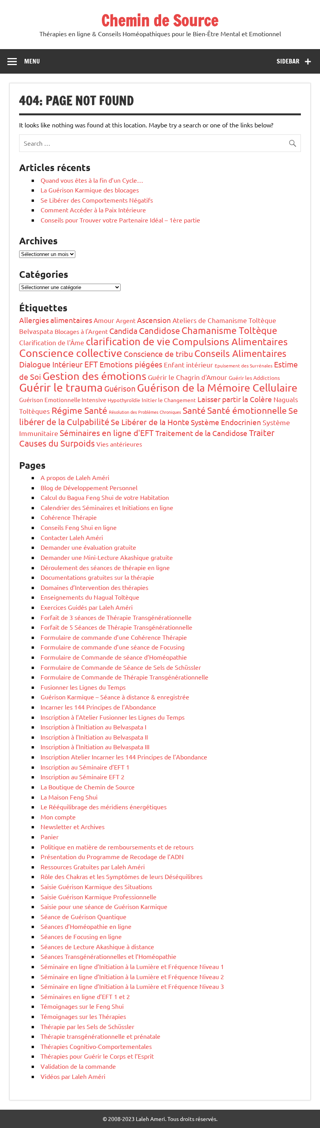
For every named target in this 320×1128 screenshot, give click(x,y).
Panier (50, 836)
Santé (194, 410)
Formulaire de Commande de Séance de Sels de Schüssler (121, 667)
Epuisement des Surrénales (243, 365)
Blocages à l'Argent (81, 331)
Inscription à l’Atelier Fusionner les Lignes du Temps (113, 717)
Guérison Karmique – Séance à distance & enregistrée (115, 697)
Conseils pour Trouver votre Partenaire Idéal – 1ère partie (120, 220)
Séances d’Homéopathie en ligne (86, 926)
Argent (125, 320)
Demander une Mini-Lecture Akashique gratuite (107, 557)
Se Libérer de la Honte (150, 422)
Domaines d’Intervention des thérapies (94, 587)
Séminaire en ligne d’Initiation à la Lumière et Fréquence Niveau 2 (132, 976)
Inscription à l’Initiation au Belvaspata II (94, 737)
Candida (123, 330)
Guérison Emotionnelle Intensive (62, 399)
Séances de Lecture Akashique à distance (97, 946)
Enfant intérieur (188, 364)
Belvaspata (36, 331)
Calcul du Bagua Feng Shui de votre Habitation (105, 497)
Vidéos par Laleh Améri (73, 1076)
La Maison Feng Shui (69, 797)
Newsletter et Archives (73, 826)
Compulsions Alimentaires (230, 341)
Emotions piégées (131, 364)
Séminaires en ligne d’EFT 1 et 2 (85, 996)
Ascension (154, 320)
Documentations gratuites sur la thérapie (97, 577)
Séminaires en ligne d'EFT (107, 432)
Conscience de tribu (158, 353)
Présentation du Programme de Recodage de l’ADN (112, 856)
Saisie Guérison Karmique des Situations (96, 886)
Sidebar (288, 61)
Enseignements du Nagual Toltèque (90, 597)
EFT (91, 364)
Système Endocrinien (226, 422)
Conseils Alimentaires (240, 353)
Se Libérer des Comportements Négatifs (97, 200)
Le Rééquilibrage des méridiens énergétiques (104, 806)
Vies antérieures (119, 444)
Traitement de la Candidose (201, 433)
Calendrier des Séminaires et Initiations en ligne (107, 507)
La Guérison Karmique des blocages (90, 190)
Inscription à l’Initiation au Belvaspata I (93, 727)
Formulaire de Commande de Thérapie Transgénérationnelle (124, 677)
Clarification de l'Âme (51, 342)
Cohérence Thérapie (69, 517)
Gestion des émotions (94, 375)
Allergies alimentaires (55, 320)
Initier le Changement (169, 399)
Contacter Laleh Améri (72, 537)
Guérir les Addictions (254, 377)
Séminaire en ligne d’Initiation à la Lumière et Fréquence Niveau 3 (132, 986)
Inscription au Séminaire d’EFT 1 (85, 767)
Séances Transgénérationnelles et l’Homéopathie (108, 956)
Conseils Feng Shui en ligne (79, 527)
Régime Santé (79, 410)
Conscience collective (70, 352)
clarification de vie (128, 341)
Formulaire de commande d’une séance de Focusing (113, 647)
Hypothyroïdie (124, 400)
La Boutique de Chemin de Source (88, 787)
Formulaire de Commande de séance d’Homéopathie (114, 657)
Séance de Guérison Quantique (83, 916)
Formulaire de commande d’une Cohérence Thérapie (114, 637)
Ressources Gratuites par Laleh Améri (93, 866)
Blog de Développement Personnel (89, 487)
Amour (104, 320)
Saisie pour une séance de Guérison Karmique (104, 906)
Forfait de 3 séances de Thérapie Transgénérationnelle (116, 617)
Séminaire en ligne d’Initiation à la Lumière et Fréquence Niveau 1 (132, 966)
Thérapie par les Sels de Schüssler (87, 1026)
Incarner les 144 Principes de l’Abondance (98, 707)
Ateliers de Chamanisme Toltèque (224, 320)
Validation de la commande (78, 1066)
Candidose (159, 330)
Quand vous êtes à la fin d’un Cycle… (92, 180)
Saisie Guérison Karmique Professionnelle (98, 896)
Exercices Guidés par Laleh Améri (87, 607)
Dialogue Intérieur (51, 364)
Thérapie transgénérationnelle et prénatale (100, 1036)
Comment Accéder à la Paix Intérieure (93, 210)
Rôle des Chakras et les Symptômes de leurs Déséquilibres (122, 876)
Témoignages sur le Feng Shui (82, 1006)
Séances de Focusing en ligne (81, 936)
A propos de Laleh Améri (75, 477)
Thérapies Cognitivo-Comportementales (96, 1046)
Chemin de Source (160, 20)
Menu (32, 61)
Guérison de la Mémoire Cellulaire (217, 387)
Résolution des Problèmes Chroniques (145, 412)
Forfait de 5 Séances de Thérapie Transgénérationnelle (116, 627)
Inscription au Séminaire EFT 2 (82, 776)
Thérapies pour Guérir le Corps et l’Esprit (97, 1056)
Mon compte (58, 817)
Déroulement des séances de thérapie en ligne (105, 567)
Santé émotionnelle (247, 410)
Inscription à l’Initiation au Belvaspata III (95, 746)
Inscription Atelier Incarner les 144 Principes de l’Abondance (124, 757)
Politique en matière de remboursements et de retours (117, 847)
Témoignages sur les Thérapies (83, 1016)
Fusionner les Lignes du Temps (83, 687)
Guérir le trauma (61, 387)
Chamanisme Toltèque (229, 330)
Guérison (119, 388)
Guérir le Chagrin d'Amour (187, 377)
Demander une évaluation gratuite (88, 547)
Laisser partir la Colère (234, 399)
